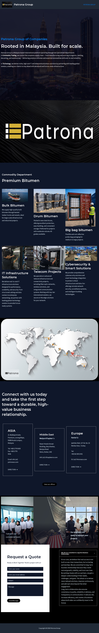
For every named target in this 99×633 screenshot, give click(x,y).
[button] (49, 484)
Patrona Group (23, 4)
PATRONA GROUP (89, 5)
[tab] (78, 578)
